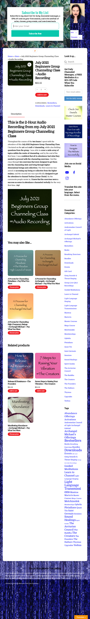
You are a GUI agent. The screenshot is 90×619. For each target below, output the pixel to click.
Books (66, 250)
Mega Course (69, 326)
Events (67, 267)
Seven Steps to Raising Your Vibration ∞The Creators (46, 382)
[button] (29, 65)
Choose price (14, 287)
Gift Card (68, 271)
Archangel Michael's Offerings (70, 434)
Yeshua (67, 401)
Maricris (67, 317)
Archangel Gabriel (71, 234)
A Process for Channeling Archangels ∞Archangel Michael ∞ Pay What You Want (47, 281)
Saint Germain (70, 351)
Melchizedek (69, 330)
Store (17, 56)
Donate (74, 37)
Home (10, 56)
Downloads (40, 106)
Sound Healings (70, 360)
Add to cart (42, 95)
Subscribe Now (35, 33)
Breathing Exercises (72, 254)
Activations (69, 223)
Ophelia (67, 338)
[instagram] (67, 178)
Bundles (67, 259)
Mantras (67, 313)
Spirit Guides (69, 364)
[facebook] (74, 172)
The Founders (70, 384)
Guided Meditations (72, 290)
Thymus (67, 392)
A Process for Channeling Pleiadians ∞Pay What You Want (18, 281)
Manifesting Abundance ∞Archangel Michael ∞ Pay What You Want (19, 428)
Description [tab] (16, 114)
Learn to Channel (53, 106)
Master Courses (70, 321)
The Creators (69, 380)
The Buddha (69, 375)
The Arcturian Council (70, 526)
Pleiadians (68, 343)
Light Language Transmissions (72, 487)
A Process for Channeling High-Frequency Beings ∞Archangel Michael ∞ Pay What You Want (19, 325)
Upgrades (68, 397)
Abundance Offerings (73, 219)
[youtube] (67, 172)
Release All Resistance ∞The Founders (19, 382)
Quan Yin (68, 347)
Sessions (68, 355)
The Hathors (69, 388)
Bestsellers (52, 103)
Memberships (70, 334)
